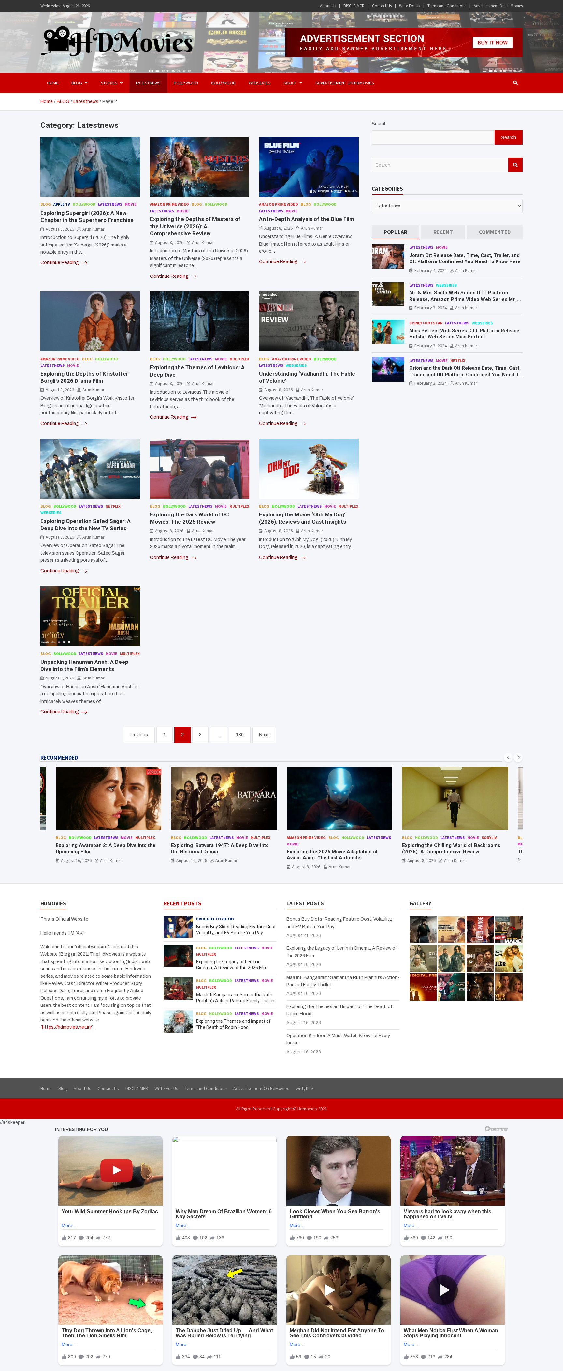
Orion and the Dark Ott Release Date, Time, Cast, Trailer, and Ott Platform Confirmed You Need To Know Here (465, 374)
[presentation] (508, 757)
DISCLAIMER (354, 5)
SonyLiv (489, 837)
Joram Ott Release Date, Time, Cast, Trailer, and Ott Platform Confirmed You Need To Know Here (465, 258)
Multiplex (239, 358)
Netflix (113, 506)
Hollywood (186, 83)
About (290, 83)
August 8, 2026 (60, 229)
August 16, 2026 (76, 860)
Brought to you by (215, 918)
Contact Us (382, 5)
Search (379, 123)
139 (240, 734)
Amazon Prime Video (169, 204)
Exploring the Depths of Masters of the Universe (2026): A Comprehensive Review (195, 226)
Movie (131, 204)
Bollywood (223, 83)
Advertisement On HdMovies (498, 5)
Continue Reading (60, 262)
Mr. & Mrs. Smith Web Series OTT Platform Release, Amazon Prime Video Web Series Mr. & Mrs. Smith (465, 299)
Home (52, 83)
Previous (139, 734)
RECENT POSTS (182, 903)
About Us (328, 5)
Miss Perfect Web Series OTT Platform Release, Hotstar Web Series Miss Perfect (465, 333)
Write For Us (409, 5)
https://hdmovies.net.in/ (67, 1027)
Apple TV (61, 204)
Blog (45, 204)
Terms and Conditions (446, 5)
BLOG (76, 83)
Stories (109, 83)
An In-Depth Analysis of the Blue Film (306, 219)
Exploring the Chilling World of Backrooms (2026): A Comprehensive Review (451, 848)
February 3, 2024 (430, 308)
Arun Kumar (93, 229)
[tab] (395, 232)
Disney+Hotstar (425, 322)
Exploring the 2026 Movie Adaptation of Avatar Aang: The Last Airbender (332, 855)
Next (264, 734)
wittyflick (305, 1088)
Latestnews (148, 83)
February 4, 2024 (430, 270)
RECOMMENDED (59, 757)
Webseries (259, 83)
